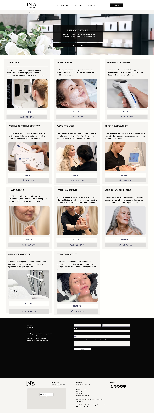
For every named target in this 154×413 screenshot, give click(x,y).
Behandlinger (36, 12)
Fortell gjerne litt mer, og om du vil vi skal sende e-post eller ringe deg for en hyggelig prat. (91, 339)
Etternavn (104, 322)
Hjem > (30, 12)
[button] (46, 397)
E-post (75, 328)
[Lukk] (51, 394)
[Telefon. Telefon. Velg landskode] (75, 336)
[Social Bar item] (112, 386)
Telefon (75, 334)
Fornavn (75, 322)
